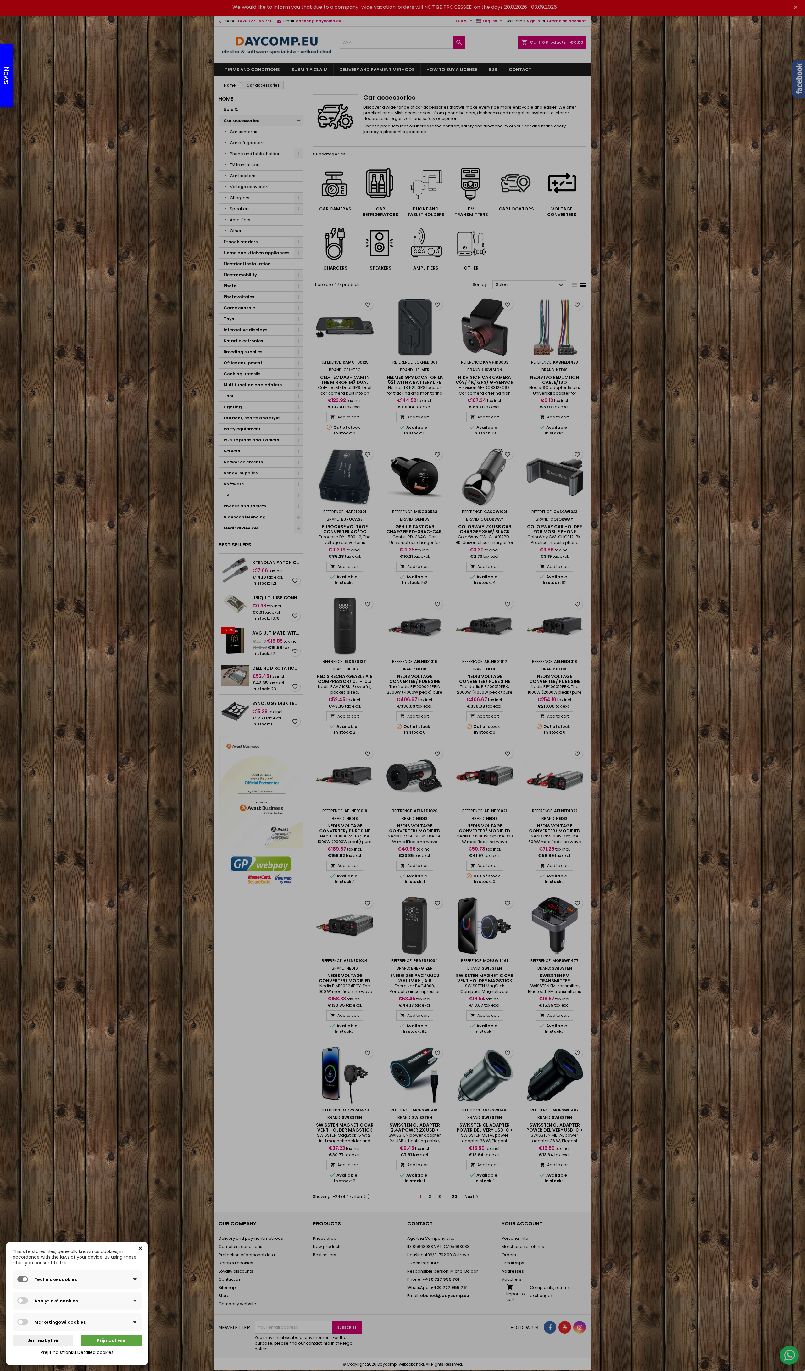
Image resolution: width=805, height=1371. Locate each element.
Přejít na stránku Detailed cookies (77, 1352)
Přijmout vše (111, 1340)
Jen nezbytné (42, 1340)
